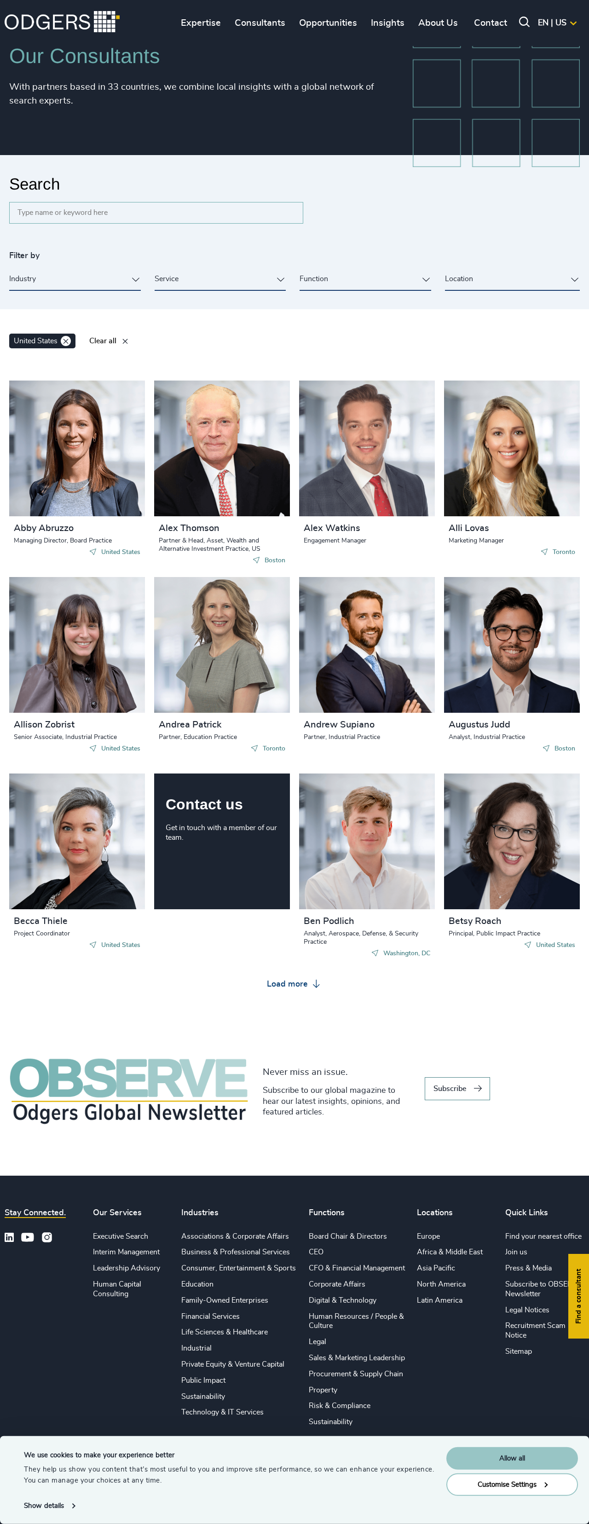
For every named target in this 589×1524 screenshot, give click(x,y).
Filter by (24, 256)
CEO (316, 1252)
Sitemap (518, 1351)
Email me (43, 449)
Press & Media (528, 1268)
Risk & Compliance (339, 1405)
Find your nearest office (543, 1236)
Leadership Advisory (126, 1268)
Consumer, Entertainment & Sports (238, 1268)
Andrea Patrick (190, 724)
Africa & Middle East (450, 1252)
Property (323, 1390)
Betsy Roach (475, 921)
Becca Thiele (41, 921)
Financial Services (210, 1316)
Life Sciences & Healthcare (224, 1332)
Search (34, 184)
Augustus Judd (479, 724)
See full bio (103, 493)
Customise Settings (507, 1484)
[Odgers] (62, 23)
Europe (428, 1236)
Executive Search (120, 1236)
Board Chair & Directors (348, 1236)
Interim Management (126, 1252)
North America (441, 1284)
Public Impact (203, 1380)
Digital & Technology (342, 1300)
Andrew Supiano (339, 724)
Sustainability (203, 1396)
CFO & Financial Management (357, 1268)
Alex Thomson (189, 528)
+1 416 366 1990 (493, 449)
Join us (516, 1252)
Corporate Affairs (337, 1284)
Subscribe (449, 1088)
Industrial (196, 1348)
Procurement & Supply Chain (356, 1374)
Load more (288, 984)
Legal (317, 1341)
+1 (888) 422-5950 (496, 645)
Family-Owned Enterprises (224, 1300)
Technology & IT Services (222, 1412)
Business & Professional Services (235, 1252)
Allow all (512, 1458)
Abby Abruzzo (44, 528)
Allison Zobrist (44, 724)
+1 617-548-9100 (205, 458)
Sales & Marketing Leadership (357, 1358)
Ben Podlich (329, 921)
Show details (44, 1505)
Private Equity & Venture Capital (232, 1364)
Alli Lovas (469, 528)
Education (197, 1284)
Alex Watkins (332, 528)
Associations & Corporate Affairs (235, 1236)
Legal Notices (527, 1310)
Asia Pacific (436, 1268)
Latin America (439, 1300)
